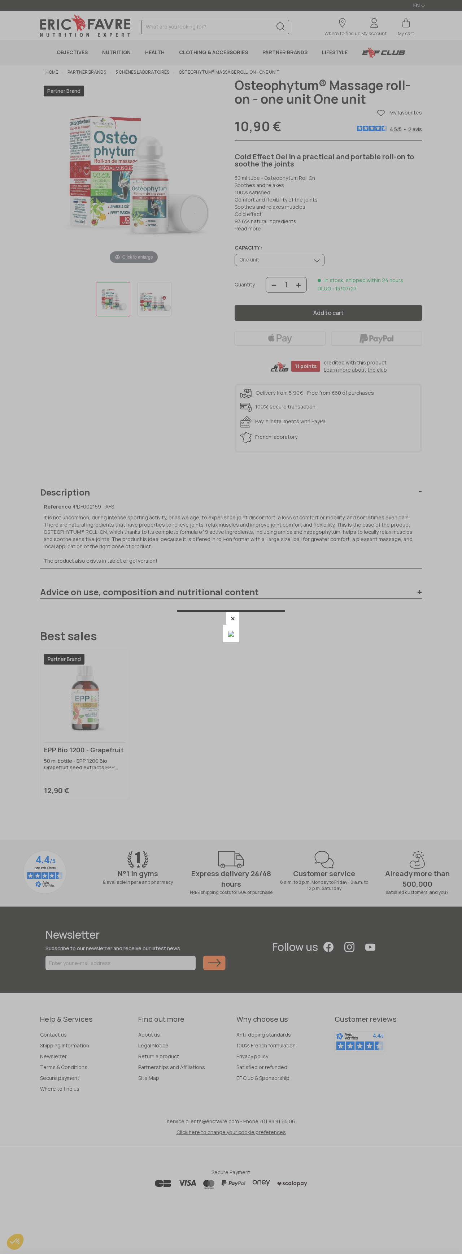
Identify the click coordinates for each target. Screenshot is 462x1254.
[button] (232, 618)
